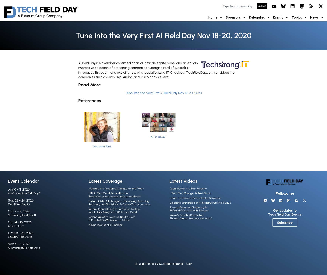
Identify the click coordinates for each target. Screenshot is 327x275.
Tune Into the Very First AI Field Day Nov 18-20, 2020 (163, 93)
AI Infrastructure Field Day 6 (24, 247)
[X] (321, 6)
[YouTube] (274, 6)
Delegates (257, 17)
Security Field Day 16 (20, 236)
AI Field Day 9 (15, 226)
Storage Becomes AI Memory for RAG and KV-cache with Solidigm (189, 209)
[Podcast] (311, 6)
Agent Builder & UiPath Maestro (188, 188)
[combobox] (239, 6)
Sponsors (233, 17)
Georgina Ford (102, 146)
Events (278, 17)
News (314, 17)
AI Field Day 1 (159, 137)
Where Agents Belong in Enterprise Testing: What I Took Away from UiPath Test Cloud (114, 210)
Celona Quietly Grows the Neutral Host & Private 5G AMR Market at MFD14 (112, 218)
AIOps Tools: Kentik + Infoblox (105, 225)
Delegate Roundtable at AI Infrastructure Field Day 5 (200, 202)
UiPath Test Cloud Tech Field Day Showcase (195, 198)
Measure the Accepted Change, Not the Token (116, 188)
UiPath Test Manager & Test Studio (190, 193)
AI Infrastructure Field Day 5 (24, 193)
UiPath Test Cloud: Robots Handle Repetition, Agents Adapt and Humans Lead (114, 195)
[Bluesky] (283, 6)
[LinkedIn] (293, 6)
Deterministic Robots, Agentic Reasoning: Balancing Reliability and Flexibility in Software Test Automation (120, 203)
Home (212, 17)
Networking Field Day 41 (22, 215)
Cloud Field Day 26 (19, 204)
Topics (297, 17)
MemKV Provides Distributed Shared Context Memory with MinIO (191, 217)
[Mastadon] (302, 6)
